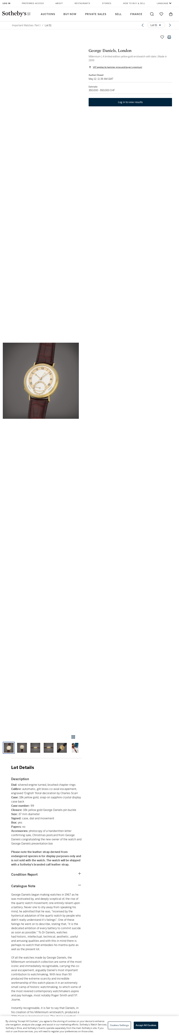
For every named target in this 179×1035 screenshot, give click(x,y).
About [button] (59, 3)
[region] (89, 1025)
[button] (41, 380)
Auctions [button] (48, 14)
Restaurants (82, 3)
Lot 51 (48, 25)
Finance (136, 14)
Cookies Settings (119, 1025)
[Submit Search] (152, 14)
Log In (6, 3)
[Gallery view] (73, 736)
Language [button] (163, 3)
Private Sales (95, 14)
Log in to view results (130, 102)
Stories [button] (106, 3)
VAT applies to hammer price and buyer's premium (117, 67)
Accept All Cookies (146, 1025)
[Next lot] (169, 25)
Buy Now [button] (69, 14)
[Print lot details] (169, 37)
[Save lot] (162, 37)
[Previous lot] (142, 25)
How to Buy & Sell (134, 3)
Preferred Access (33, 3)
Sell (118, 14)
